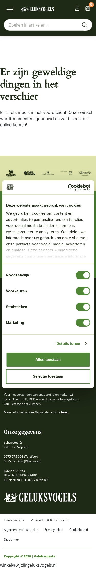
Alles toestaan (48, 359)
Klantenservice (14, 520)
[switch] (83, 291)
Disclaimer (11, 539)
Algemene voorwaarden (21, 530)
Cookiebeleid (78, 530)
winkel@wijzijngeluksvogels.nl (28, 565)
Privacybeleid (53, 530)
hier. (64, 412)
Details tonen (68, 343)
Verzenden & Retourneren (49, 520)
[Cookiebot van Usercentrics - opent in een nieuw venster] (68, 187)
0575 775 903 (13, 456)
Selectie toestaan (48, 376)
